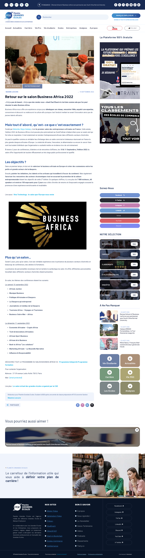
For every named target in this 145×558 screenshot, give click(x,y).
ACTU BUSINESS (13, 86)
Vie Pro (38, 28)
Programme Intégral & (68, 362)
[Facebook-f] (115, 4)
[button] (18, 28)
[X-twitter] (119, 4)
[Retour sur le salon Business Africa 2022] (78, 405)
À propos (94, 28)
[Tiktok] (135, 4)
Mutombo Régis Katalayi (22, 129)
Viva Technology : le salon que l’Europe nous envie (34, 195)
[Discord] (138, 4)
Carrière (28, 28)
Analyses (83, 28)
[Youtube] (131, 4)
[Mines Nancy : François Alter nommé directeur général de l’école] (109, 344)
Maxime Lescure (12, 92)
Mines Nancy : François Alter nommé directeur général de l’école (130, 345)
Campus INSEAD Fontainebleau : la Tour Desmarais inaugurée (127, 331)
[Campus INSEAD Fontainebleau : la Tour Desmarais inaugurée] (109, 330)
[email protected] (15, 378)
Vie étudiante (49, 28)
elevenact (129, 554)
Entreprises (71, 28)
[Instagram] (123, 4)
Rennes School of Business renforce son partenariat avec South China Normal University (78, 5)
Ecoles (60, 28)
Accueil (8, 28)
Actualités (17, 28)
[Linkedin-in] (127, 4)
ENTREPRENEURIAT (32, 86)
